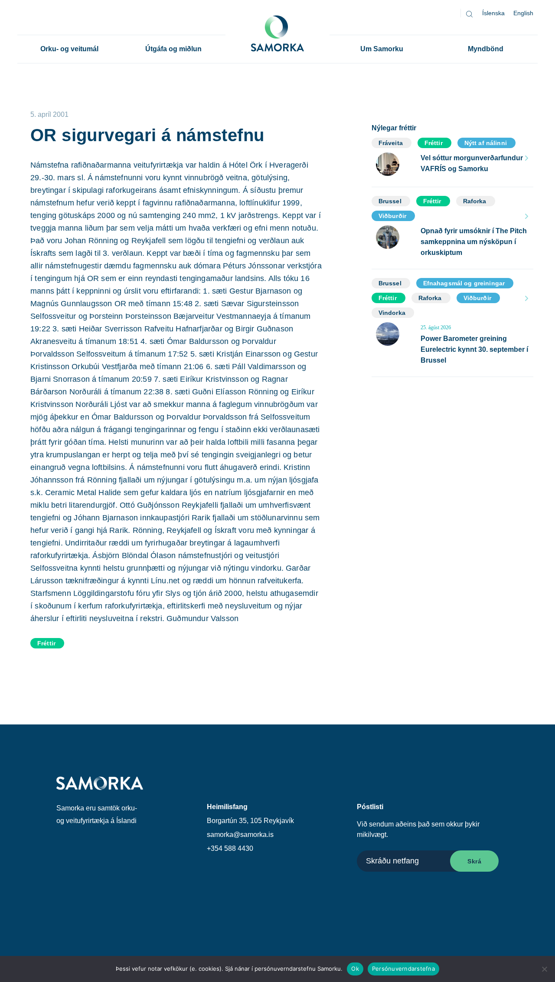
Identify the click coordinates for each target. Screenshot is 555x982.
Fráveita (391, 142)
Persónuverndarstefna (403, 968)
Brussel (390, 201)
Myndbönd (485, 49)
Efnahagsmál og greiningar (464, 283)
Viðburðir (392, 215)
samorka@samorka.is (240, 834)
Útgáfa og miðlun (173, 49)
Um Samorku (381, 49)
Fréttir (46, 643)
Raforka (474, 201)
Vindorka (392, 312)
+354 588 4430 (230, 848)
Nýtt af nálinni (485, 142)
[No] (544, 969)
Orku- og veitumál (69, 49)
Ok (355, 968)
